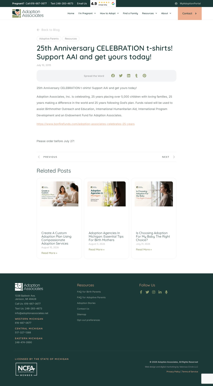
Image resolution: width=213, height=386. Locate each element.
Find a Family (130, 13)
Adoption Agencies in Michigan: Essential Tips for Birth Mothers (106, 236)
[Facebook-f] (141, 292)
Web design (150, 367)
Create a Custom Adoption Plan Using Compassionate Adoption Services (56, 238)
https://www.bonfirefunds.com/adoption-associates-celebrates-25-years (86, 124)
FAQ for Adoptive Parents (91, 297)
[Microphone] (166, 292)
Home (71, 13)
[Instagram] (153, 292)
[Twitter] (147, 292)
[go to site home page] (27, 13)
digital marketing (168, 367)
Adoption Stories (86, 303)
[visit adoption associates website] (29, 287)
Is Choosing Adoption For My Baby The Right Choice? (153, 236)
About (164, 13)
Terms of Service (190, 371)
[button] (113, 75)
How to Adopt (107, 13)
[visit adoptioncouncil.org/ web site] (26, 369)
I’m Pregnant (85, 13)
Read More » (49, 253)
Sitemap (81, 314)
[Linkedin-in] (160, 292)
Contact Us (83, 308)
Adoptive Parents (49, 38)
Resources (148, 13)
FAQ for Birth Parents (89, 291)
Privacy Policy (173, 371)
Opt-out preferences (88, 320)
